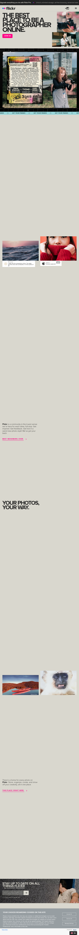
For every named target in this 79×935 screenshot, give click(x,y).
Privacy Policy (5, 929)
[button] (67, 8)
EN (75, 933)
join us (7, 36)
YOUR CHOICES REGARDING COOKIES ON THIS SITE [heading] (24, 912)
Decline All (69, 918)
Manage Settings (69, 923)
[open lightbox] (25, 80)
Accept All (69, 914)
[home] (8, 8)
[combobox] (73, 933)
